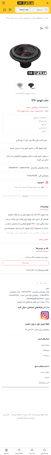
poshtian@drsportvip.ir (35, 298)
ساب (20, 18)
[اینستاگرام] (45, 315)
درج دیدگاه (25, 263)
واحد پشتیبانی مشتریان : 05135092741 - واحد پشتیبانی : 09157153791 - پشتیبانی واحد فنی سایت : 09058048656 (29, 294)
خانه (47, 18)
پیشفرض (34, 107)
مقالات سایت (45, 372)
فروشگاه (46, 350)
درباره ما (46, 355)
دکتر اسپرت (39, 111)
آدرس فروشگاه (44, 382)
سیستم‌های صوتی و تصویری (34, 18)
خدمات (46, 377)
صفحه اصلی (45, 345)
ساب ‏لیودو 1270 (23, 111)
